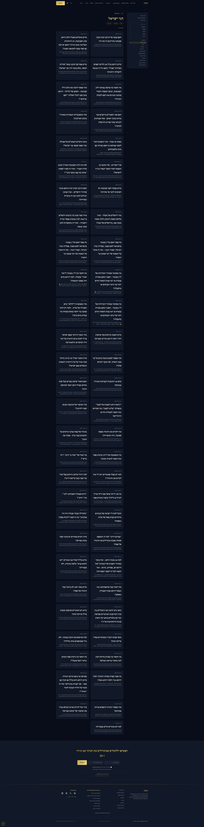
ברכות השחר (97, 803)
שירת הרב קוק (142, 63)
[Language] (67, 3)
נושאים (108, 3)
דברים (144, 36)
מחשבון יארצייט (96, 798)
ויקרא (144, 31)
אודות (81, 3)
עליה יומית (132, 3)
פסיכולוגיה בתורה (141, 18)
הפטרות (143, 40)
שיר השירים (142, 56)
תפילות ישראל (142, 65)
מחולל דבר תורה (96, 808)
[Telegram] (74, 793)
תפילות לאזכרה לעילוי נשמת (93, 796)
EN (72, 797)
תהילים (143, 58)
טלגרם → (98, 774)
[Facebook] (66, 793)
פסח (143, 44)
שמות (144, 29)
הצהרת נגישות (121, 808)
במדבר (143, 34)
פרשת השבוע (116, 3)
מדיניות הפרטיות (95, 767)
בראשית (143, 27)
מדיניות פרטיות (120, 805)
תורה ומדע (143, 16)
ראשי (122, 13)
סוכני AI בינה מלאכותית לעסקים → (102, 813)
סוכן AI (91, 3)
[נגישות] (3, 824)
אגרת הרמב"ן (142, 60)
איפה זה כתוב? (96, 806)
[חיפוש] (71, 3)
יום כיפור (142, 49)
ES (69, 797)
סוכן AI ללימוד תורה (95, 793)
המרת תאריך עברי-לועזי (94, 801)
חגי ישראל (142, 42)
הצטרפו (60, 3)
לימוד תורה (142, 20)
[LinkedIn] (62, 793)
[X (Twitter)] (70, 793)
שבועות (142, 47)
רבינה (146, 3)
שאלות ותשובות (125, 3)
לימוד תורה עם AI (99, 3)
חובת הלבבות (142, 51)
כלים (87, 3)
